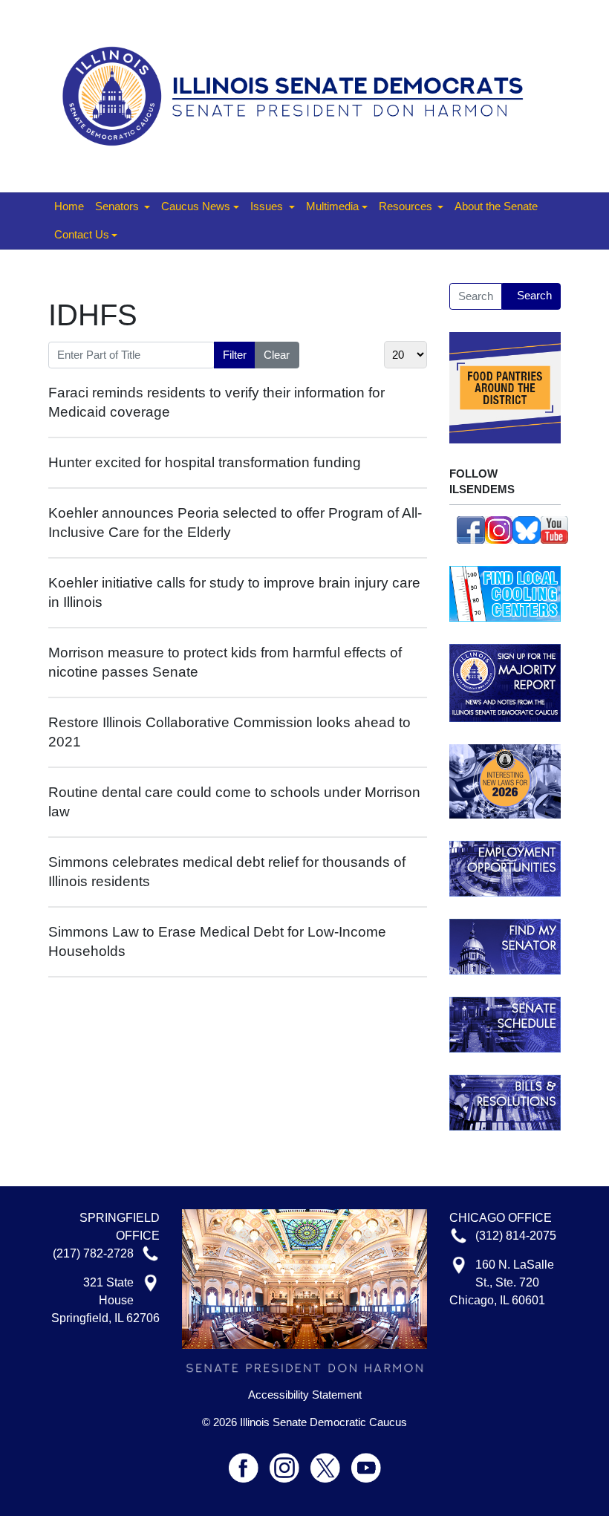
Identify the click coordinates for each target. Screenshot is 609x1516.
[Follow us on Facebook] (470, 528)
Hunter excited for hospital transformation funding (204, 462)
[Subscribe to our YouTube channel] (554, 528)
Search (534, 295)
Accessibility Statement (305, 1395)
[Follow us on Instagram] (499, 528)
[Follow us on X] (330, 1461)
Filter (235, 354)
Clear (277, 354)
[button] (122, 207)
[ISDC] (299, 95)
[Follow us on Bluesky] (526, 528)
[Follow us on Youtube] (366, 1461)
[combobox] (475, 296)
